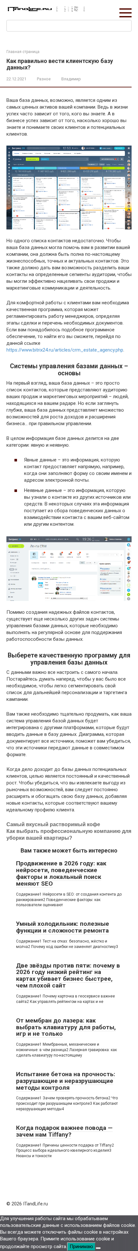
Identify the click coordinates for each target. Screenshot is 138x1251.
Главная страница (22, 51)
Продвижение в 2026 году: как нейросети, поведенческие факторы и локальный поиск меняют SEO (61, 873)
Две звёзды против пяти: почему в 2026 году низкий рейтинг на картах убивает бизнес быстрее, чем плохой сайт (68, 975)
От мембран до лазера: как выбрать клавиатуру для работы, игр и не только (66, 1027)
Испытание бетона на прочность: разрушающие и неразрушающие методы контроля (65, 1080)
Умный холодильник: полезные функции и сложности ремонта (62, 927)
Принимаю (81, 1246)
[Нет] (98, 1248)
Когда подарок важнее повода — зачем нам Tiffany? (64, 1131)
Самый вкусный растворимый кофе (53, 824)
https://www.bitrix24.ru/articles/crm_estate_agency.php (64, 350)
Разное (44, 78)
